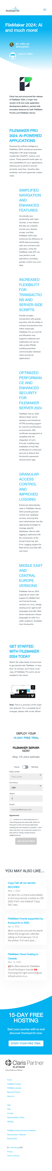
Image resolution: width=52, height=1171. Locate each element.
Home (9, 1080)
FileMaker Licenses (14, 1088)
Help (9, 1105)
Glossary (10, 1122)
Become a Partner (13, 1092)
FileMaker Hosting (14, 1084)
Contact (10, 1113)
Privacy (10, 1152)
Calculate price (26, 841)
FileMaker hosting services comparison (21, 1130)
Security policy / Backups (16, 1135)
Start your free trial (26, 1043)
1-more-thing (14, 1148)
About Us (10, 1096)
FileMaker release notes (20, 714)
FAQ (9, 1109)
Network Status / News (15, 1117)
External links (12, 1139)
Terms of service (13, 1156)
